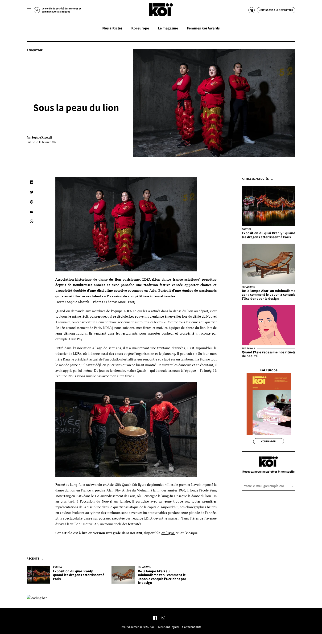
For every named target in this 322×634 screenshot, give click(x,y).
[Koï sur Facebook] (155, 618)
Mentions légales (168, 627)
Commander (268, 441)
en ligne (168, 533)
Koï (152, 627)
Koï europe (140, 28)
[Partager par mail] (32, 212)
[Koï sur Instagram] (163, 618)
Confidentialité (191, 627)
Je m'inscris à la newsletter (276, 10)
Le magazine (168, 28)
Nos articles (112, 28)
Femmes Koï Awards (203, 28)
